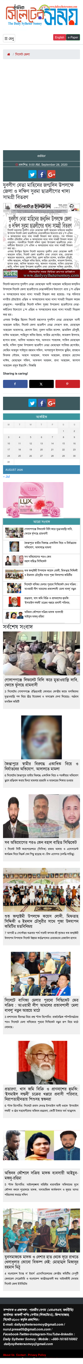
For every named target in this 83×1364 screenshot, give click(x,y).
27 (41, 455)
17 (8, 449)
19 (30, 449)
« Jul (6, 476)
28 (52, 455)
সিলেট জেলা (22, 54)
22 (63, 449)
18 (19, 449)
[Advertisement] (41, 106)
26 (30, 455)
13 (41, 443)
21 (52, 449)
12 (30, 443)
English (59, 37)
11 (19, 443)
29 (63, 455)
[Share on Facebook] (15, 384)
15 (63, 443)
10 (8, 443)
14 (52, 443)
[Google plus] (51, 174)
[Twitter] (32, 174)
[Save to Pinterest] (67, 384)
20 (41, 449)
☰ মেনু (9, 38)
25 (19, 455)
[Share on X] (41, 384)
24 (8, 455)
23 (74, 449)
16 (74, 443)
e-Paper (73, 37)
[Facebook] (42, 174)
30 (74, 455)
